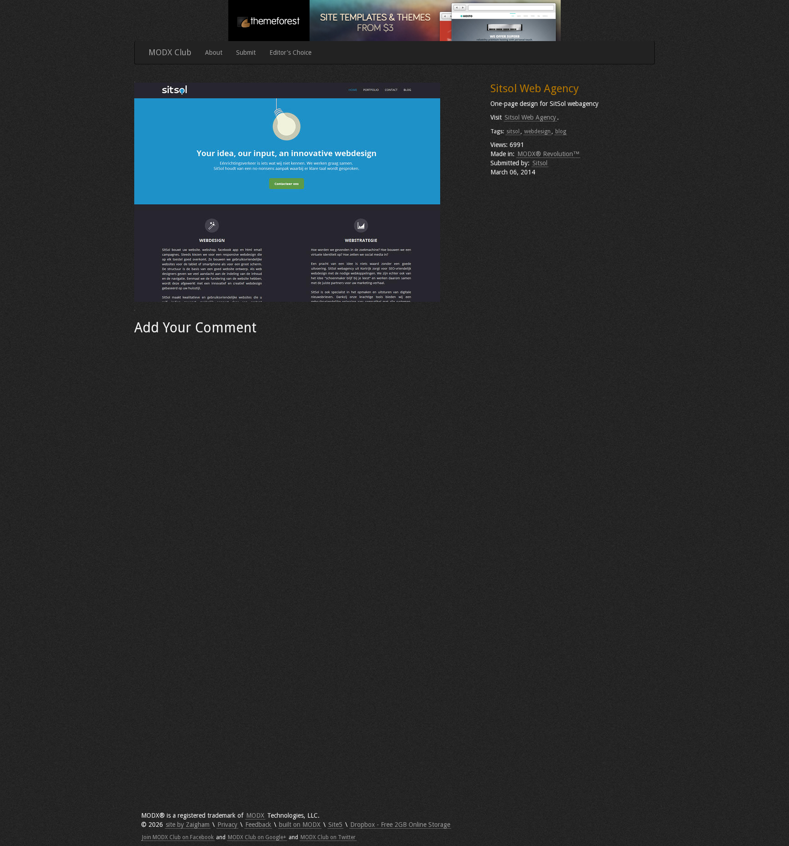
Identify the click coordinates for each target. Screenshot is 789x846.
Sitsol (539, 163)
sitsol (513, 131)
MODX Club (169, 52)
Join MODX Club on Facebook (178, 837)
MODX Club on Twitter (328, 837)
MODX (255, 815)
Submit (246, 52)
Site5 (335, 824)
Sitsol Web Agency (530, 117)
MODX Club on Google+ (257, 837)
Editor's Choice (290, 52)
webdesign (537, 131)
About (213, 52)
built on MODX (300, 824)
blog (560, 131)
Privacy (227, 824)
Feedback (258, 824)
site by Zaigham (188, 824)
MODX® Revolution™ (548, 154)
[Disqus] (305, 454)
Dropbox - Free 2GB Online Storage (400, 824)
